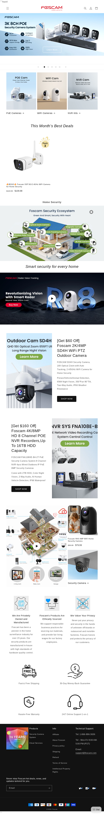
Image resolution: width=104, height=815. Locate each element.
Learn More (52, 50)
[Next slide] (66, 67)
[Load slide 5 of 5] (60, 67)
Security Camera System (36, 735)
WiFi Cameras (45, 113)
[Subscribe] (49, 788)
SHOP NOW (67, 399)
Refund (56, 757)
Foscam (54, 809)
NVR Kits (73, 113)
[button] (7, 8)
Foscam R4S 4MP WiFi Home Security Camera (81, 540)
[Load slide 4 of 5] (56, 67)
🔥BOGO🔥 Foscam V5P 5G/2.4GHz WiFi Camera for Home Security (28, 185)
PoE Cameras (13, 113)
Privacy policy (58, 746)
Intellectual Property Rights (61, 770)
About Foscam (59, 740)
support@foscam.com (86, 753)
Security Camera (77, 583)
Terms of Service (60, 763)
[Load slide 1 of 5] (44, 67)
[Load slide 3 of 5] (52, 67)
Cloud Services (35, 743)
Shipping (56, 752)
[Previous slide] (38, 67)
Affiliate (56, 734)
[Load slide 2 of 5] (48, 67)
